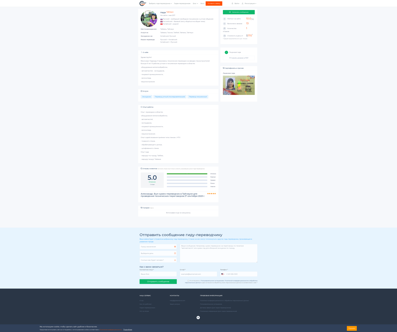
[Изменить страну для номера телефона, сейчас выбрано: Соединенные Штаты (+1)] (222, 274)
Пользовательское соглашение (211, 304)
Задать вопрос (175, 304)
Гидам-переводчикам (182, 3)
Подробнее (127, 330)
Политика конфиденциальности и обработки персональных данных (224, 300)
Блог (195, 3)
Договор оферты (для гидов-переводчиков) (215, 307)
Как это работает (146, 304)
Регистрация (249, 3)
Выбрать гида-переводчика (160, 3)
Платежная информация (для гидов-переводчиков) (218, 311)
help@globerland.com (177, 300)
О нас (142, 300)
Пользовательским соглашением (212, 280)
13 (247, 23)
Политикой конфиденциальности (111, 329)
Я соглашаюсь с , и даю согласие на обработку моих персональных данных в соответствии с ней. (221, 281)
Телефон (224, 270)
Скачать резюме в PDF (239, 58)
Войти (236, 3)
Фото (202, 3)
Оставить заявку (214, 3)
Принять (352, 328)
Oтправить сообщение (158, 281)
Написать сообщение (240, 12)
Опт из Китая (144, 311)
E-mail (183, 270)
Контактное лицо (147, 270)
